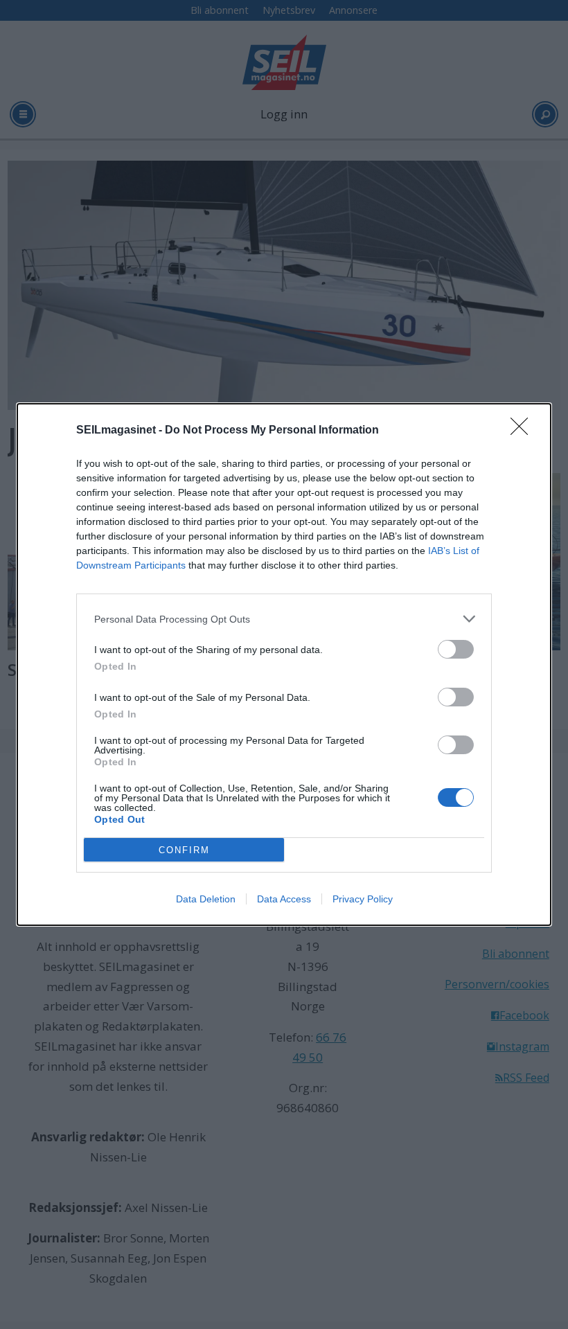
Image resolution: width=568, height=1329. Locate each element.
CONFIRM (184, 850)
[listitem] (284, 619)
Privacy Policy (362, 898)
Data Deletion (206, 898)
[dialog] (284, 664)
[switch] (456, 649)
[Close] (524, 431)
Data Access (284, 898)
